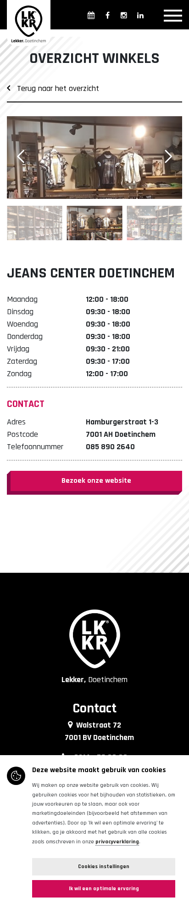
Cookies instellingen (103, 866)
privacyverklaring (117, 841)
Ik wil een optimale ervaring (104, 888)
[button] (168, 156)
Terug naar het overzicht (54, 88)
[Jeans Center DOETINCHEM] (94, 157)
